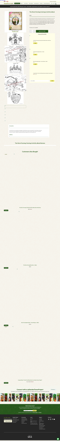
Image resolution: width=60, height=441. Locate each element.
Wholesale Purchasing (42, 425)
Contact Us (40, 418)
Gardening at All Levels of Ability (33, 421)
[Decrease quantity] (31, 31)
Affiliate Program (41, 424)
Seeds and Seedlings (24, 418)
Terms (40, 412)
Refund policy (14, 422)
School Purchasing (41, 426)
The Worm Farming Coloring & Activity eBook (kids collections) (30, 207)
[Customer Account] (53, 3)
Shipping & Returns (41, 423)
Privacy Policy (35, 412)
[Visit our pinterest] (52, 419)
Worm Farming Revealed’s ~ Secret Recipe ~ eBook (30, 322)
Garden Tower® (15, 418)
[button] (58, 439)
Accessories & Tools (24, 423)
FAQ (39, 422)
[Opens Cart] (55, 3)
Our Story (31, 418)
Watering (23, 422)
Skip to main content (2, 0)
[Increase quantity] (34, 31)
